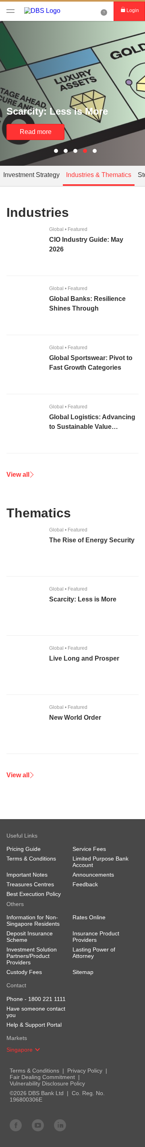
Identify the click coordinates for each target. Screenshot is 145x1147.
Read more (36, 131)
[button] (37, 1049)
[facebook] (16, 1125)
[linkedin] (60, 1125)
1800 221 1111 (47, 999)
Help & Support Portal (34, 1024)
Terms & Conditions (34, 1070)
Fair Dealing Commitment (42, 1077)
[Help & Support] (104, 11)
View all (17, 474)
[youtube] (38, 1125)
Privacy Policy (84, 1070)
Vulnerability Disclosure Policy (47, 1083)
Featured (68, 229)
